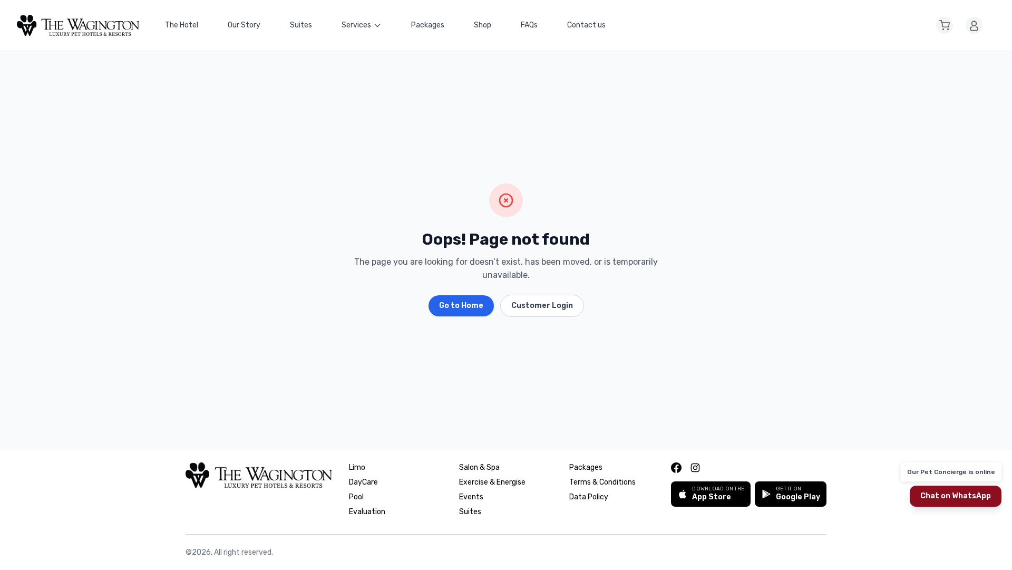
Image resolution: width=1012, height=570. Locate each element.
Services (356, 25)
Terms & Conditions (602, 482)
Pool (356, 496)
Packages (427, 25)
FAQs (529, 25)
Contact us (586, 25)
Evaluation (367, 511)
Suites (301, 25)
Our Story (244, 25)
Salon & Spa (479, 467)
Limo (357, 467)
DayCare (363, 482)
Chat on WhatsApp (955, 495)
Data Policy (588, 496)
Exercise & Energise (492, 482)
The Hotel (181, 25)
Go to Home (461, 305)
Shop (482, 25)
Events (471, 496)
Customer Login (542, 305)
